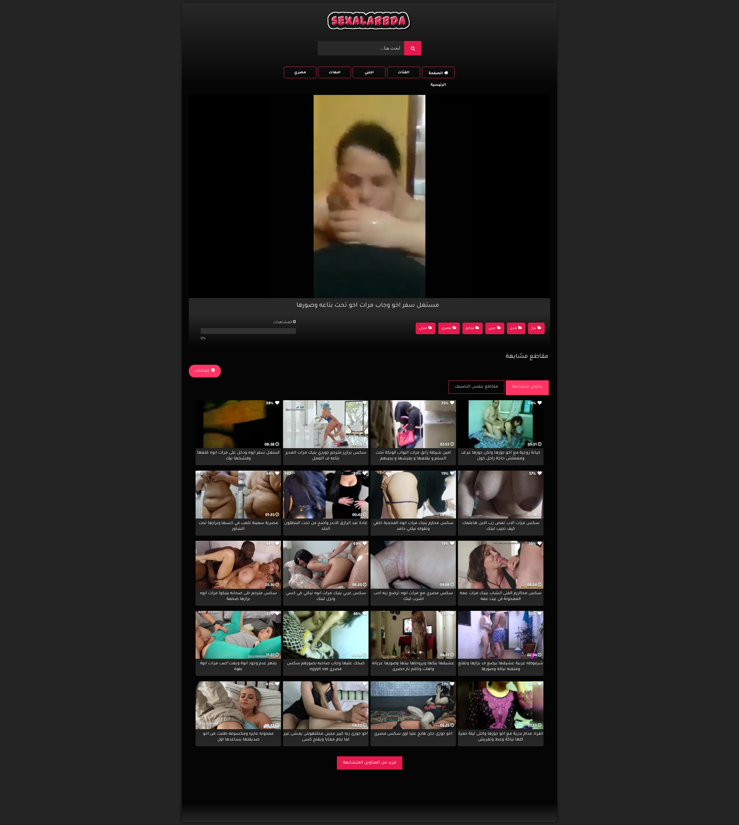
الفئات (403, 73)
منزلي (423, 328)
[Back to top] (720, 807)
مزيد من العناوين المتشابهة (369, 763)
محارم (470, 328)
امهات (334, 73)
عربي (492, 328)
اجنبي (369, 73)
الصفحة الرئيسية (437, 75)
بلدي (513, 328)
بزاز (533, 328)
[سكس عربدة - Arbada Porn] (369, 22)
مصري (300, 73)
